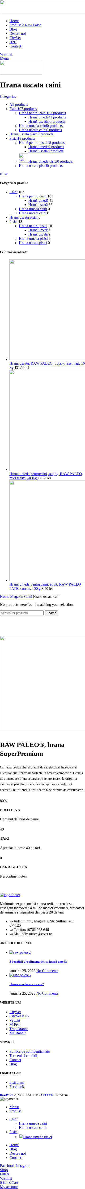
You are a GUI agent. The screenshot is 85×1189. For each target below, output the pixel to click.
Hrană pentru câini (33, 196)
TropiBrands (18, 1029)
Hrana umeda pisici (33, 238)
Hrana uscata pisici (23, 217)
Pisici (13, 222)
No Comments (47, 971)
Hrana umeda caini (33, 209)
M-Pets (14, 1025)
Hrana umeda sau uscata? (26, 984)
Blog (13, 1064)
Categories (8, 96)
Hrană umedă (38, 200)
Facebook (16, 1087)
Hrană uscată (38, 205)
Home (5, 596)
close (4, 174)
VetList (14, 1020)
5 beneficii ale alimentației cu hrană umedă (38, 961)
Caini (13, 192)
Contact (15, 1060)
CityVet (15, 1012)
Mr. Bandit (17, 1033)
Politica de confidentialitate (29, 1051)
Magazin (17, 596)
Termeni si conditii (23, 1056)
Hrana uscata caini (32, 213)
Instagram (16, 1082)
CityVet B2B (19, 1016)
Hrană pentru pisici (33, 226)
